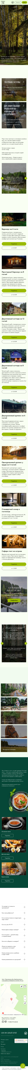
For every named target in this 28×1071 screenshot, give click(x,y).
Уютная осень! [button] (12, 82)
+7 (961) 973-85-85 (13, 1022)
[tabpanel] (14, 646)
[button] (14, 272)
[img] (12, 2)
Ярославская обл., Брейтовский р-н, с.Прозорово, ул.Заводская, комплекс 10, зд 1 (12, 980)
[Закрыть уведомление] (27, 1067)
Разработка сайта (4, 1066)
